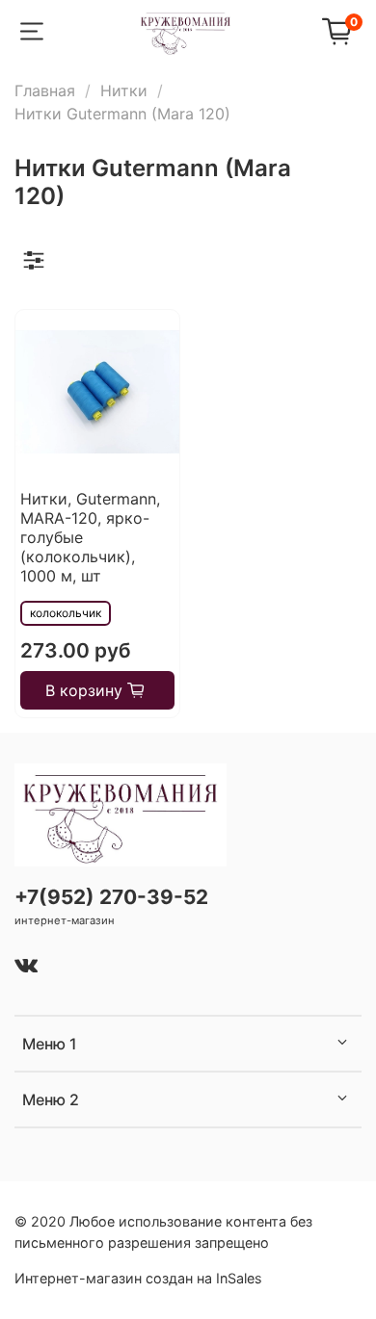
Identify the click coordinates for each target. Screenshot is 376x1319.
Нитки (124, 90)
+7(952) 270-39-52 (111, 897)
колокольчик (65, 613)
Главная (44, 90)
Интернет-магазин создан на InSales (138, 1278)
